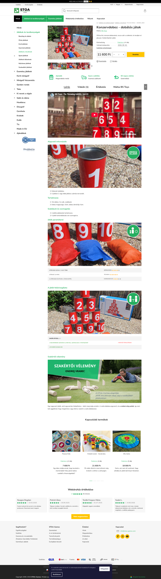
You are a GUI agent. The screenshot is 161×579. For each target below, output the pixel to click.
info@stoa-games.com (128, 531)
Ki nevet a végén (24, 93)
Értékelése (86, 536)
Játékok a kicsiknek (25, 52)
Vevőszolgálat (29, 5)
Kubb (19, 120)
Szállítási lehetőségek (104, 48)
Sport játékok (23, 56)
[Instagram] (122, 536)
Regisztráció (139, 4)
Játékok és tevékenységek (28, 32)
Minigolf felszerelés (26, 80)
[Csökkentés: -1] (114, 54)
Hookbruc (21, 102)
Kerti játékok (23, 44)
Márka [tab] (121, 86)
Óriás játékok (23, 40)
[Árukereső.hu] (29, 140)
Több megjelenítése (80, 517)
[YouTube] (127, 536)
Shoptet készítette (139, 577)
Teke (19, 89)
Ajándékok (21, 133)
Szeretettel (53, 530)
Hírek (19, 27)
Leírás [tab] (67, 86)
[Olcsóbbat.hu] (29, 149)
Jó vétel (85, 539)
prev (49, 455)
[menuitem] (18, 18)
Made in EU (22, 128)
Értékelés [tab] (101, 86)
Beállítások (57, 574)
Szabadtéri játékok (25, 67)
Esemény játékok (24, 71)
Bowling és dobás (25, 36)
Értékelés (39, 5)
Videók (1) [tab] (83, 86)
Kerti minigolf (23, 76)
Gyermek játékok (24, 48)
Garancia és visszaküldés (24, 536)
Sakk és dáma (23, 98)
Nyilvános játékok (25, 63)
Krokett (20, 115)
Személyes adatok (22, 542)
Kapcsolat (85, 542)
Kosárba (136, 54)
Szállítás (18, 5)
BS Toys (104, 31)
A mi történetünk (55, 533)
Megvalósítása (87, 533)
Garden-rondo (23, 84)
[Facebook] (118, 536)
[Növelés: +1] (123, 54)
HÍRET (86, 1)
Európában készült (55, 542)
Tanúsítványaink (54, 536)
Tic (18, 124)
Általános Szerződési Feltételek (27, 539)
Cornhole (21, 111)
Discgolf (20, 106)
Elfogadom (104, 569)
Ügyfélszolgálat (21, 530)
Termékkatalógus (55, 539)
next (143, 455)
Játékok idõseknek (25, 59)
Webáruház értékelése (80, 489)
